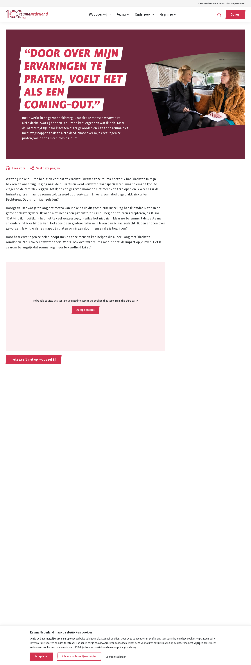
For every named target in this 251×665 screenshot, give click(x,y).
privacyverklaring (126, 647)
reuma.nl (240, 3)
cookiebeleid (101, 647)
